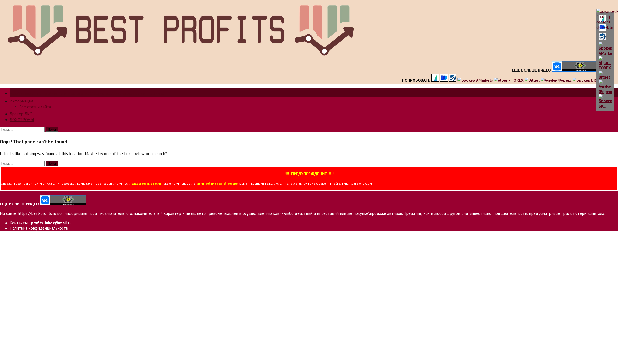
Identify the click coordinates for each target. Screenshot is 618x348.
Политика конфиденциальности (39, 228)
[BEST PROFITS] (180, 57)
